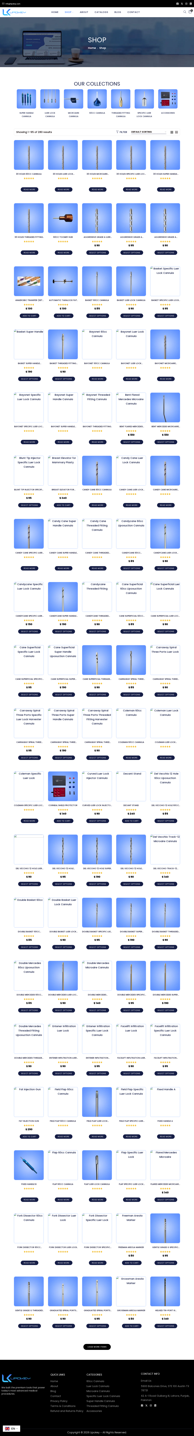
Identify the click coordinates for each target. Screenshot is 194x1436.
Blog (117, 12)
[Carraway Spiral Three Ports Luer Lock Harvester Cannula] (165, 660)
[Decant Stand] (131, 786)
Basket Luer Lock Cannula (131, 300)
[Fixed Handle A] (165, 1102)
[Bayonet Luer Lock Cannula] (131, 344)
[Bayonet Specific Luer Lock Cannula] (29, 407)
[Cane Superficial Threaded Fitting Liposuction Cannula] (97, 660)
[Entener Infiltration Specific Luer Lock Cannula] (97, 1039)
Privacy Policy (58, 1401)
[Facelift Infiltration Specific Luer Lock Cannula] (165, 1039)
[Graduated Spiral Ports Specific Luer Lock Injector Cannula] (97, 1291)
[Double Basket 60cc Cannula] (29, 912)
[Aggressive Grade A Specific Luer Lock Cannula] (131, 218)
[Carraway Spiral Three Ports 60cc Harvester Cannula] (131, 660)
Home (55, 12)
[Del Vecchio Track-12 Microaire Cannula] (165, 849)
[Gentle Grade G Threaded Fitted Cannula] (29, 1291)
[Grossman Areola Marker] (131, 1291)
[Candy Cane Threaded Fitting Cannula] (97, 534)
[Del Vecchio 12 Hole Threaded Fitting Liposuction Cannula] (131, 849)
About (84, 12)
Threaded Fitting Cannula (102, 1406)
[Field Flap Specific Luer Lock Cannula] (131, 1102)
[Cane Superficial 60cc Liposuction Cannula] (131, 597)
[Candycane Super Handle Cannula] (63, 597)
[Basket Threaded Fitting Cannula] (63, 344)
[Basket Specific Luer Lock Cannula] (165, 281)
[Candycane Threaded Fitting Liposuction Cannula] (97, 597)
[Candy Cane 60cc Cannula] (97, 470)
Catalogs (101, 12)
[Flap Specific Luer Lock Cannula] (131, 1165)
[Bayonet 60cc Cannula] (97, 344)
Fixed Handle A (165, 1121)
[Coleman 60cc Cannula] (131, 723)
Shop (68, 12)
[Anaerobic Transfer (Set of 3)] (29, 281)
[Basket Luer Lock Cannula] (131, 281)
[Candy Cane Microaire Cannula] (165, 470)
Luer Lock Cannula (97, 1386)
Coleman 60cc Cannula (131, 742)
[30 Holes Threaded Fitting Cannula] (29, 218)
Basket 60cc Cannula (97, 300)
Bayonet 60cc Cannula (97, 363)
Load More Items (97, 1346)
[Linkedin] (191, 4)
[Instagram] (186, 4)
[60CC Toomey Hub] (63, 218)
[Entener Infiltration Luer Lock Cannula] (63, 1039)
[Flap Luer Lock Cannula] (97, 1165)
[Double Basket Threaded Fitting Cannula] (165, 912)
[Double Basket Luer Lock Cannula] (63, 912)
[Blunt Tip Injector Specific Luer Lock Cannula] (29, 470)
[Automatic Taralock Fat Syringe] (63, 281)
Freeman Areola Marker (131, 1247)
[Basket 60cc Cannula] (97, 281)
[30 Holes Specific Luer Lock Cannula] (131, 155)
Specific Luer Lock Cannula (103, 1396)
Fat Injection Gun (29, 1121)
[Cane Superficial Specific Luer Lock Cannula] (29, 660)
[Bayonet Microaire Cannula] (165, 344)
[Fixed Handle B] (29, 1165)
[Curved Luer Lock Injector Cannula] (97, 786)
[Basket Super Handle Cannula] (29, 344)
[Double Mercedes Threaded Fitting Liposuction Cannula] (29, 1039)
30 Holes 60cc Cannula (29, 174)
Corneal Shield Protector (62, 805)
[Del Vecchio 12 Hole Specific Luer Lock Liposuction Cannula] (63, 849)
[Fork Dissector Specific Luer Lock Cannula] (97, 1228)
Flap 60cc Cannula (63, 1184)
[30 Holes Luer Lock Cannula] (63, 155)
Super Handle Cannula (100, 1401)
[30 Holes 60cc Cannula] (29, 155)
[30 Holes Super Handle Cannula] (165, 155)
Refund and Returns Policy (66, 1411)
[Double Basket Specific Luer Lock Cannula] (97, 912)
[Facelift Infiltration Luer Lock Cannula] (131, 1039)
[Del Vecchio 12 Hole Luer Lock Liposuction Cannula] (29, 849)
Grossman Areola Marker (131, 1310)
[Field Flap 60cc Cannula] (63, 1102)
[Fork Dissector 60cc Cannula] (29, 1228)
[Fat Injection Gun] (29, 1102)
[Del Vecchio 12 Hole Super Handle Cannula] (97, 849)
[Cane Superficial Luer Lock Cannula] (165, 597)
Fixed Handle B (28, 1184)
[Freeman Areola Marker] (131, 1228)
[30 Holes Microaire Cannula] (97, 155)
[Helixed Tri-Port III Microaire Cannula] (165, 1291)
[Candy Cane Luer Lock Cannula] (131, 470)
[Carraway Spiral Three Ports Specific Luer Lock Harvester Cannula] (29, 723)
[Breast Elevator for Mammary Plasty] (63, 470)
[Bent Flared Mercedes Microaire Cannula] (131, 407)
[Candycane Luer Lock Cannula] (165, 534)
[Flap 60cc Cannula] (63, 1165)
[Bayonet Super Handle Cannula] (63, 407)
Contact (133, 12)
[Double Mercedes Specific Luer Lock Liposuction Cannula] (131, 975)
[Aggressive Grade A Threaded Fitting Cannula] (165, 218)
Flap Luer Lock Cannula (97, 1184)
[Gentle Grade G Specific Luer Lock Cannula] (165, 1228)
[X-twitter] (182, 4)
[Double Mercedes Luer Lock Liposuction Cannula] (63, 975)
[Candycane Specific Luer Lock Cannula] (29, 597)
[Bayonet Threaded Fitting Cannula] (97, 407)
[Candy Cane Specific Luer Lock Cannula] (29, 534)
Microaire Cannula (98, 1391)
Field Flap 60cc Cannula (63, 1121)
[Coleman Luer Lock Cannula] (165, 723)
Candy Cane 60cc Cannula (97, 489)
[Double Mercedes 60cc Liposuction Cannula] (29, 975)
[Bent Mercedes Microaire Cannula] (165, 407)
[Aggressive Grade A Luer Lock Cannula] (97, 218)
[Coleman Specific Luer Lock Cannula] (29, 786)
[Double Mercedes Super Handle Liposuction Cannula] (165, 975)
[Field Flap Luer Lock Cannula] (97, 1102)
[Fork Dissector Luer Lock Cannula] (63, 1228)
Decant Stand (131, 805)
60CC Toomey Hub (63, 237)
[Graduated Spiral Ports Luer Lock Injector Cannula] (63, 1291)
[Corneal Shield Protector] (63, 786)
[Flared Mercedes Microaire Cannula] (165, 1165)
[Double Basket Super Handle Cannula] (131, 912)
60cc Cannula (95, 1381)
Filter (123, 132)
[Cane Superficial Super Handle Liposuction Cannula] (63, 660)
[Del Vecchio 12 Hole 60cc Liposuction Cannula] (165, 786)
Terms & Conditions (63, 1406)
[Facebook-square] (177, 4)
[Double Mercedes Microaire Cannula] (97, 975)
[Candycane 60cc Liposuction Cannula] (131, 534)
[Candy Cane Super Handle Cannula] (63, 534)
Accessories (94, 1411)
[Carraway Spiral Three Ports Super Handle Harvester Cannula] (63, 723)
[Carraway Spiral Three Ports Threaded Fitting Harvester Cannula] (97, 723)
